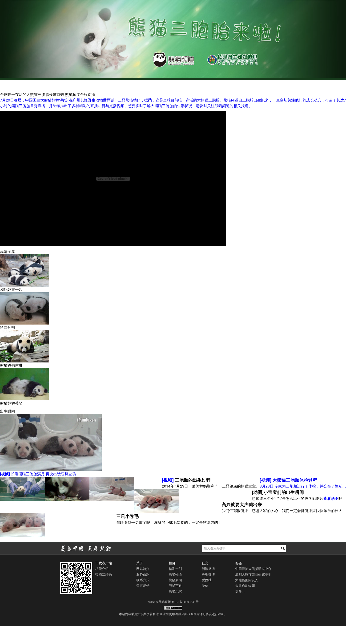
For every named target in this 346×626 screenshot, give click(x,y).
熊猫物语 (175, 574)
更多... (240, 591)
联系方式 (142, 580)
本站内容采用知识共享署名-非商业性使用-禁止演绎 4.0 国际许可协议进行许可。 (173, 614)
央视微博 (208, 574)
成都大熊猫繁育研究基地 (253, 574)
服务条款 (142, 574)
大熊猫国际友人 (246, 580)
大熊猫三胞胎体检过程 (288, 480)
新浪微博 (208, 569)
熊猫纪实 (175, 591)
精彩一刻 (175, 569)
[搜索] (283, 548)
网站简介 (142, 569)
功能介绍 (102, 569)
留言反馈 (142, 586)
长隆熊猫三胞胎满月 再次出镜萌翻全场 (38, 473)
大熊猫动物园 (245, 586)
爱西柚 (207, 580)
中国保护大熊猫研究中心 (253, 569)
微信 (205, 586)
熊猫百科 (175, 586)
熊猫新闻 (175, 580)
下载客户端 (103, 563)
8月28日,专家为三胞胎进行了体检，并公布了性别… (303, 486)
